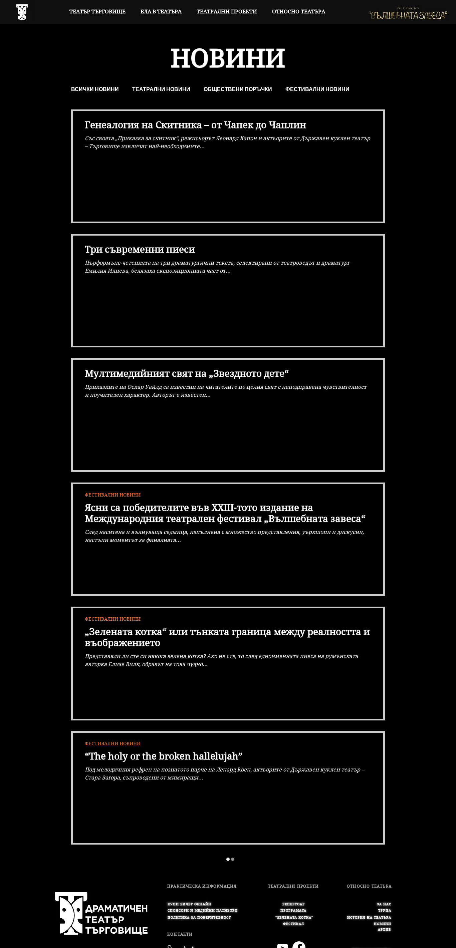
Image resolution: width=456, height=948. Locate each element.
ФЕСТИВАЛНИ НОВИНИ (317, 89)
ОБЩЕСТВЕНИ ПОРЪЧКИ (238, 89)
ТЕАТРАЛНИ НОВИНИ (161, 89)
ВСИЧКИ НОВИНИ (95, 89)
